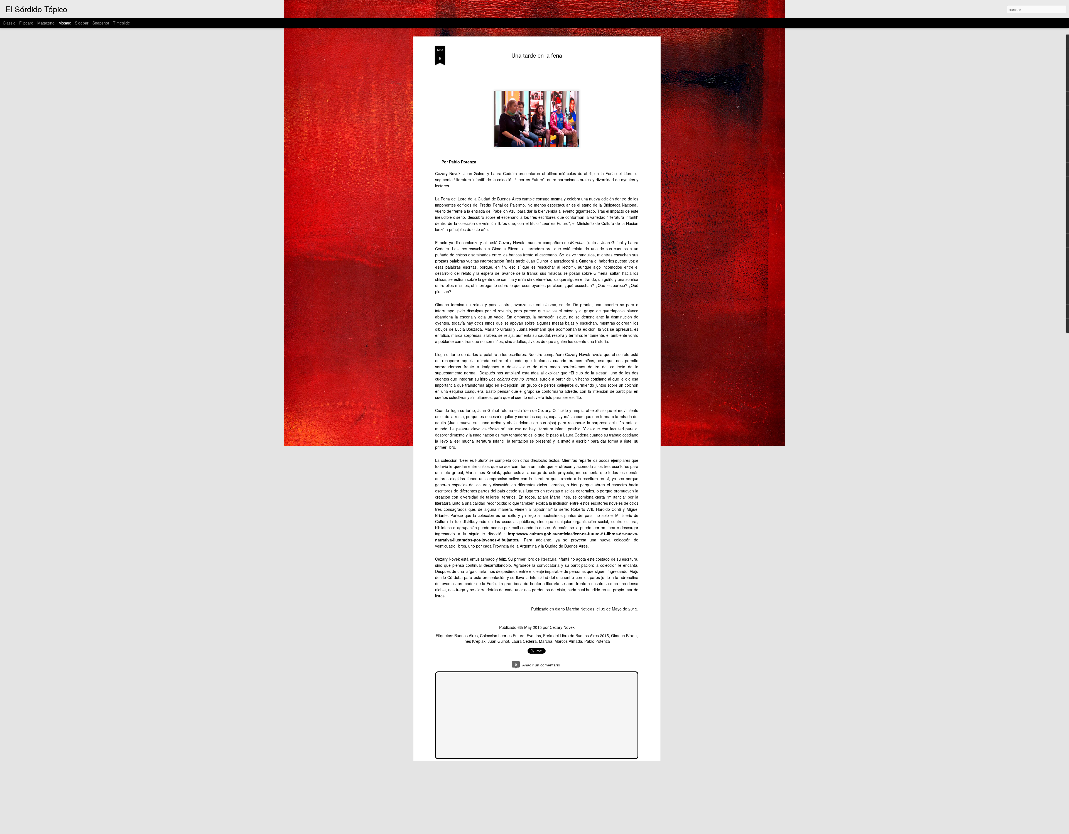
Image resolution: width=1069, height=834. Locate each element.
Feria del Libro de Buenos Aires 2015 (576, 635)
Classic (9, 23)
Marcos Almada (568, 641)
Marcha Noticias (580, 609)
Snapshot (100, 23)
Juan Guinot (498, 641)
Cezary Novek (562, 627)
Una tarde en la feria (536, 55)
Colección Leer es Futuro (502, 635)
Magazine (46, 23)
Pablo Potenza (597, 641)
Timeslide (121, 23)
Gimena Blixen (624, 635)
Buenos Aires (466, 635)
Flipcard (26, 23)
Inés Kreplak (475, 641)
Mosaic (64, 23)
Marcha (545, 641)
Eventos (534, 635)
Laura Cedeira (524, 641)
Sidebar (82, 23)
